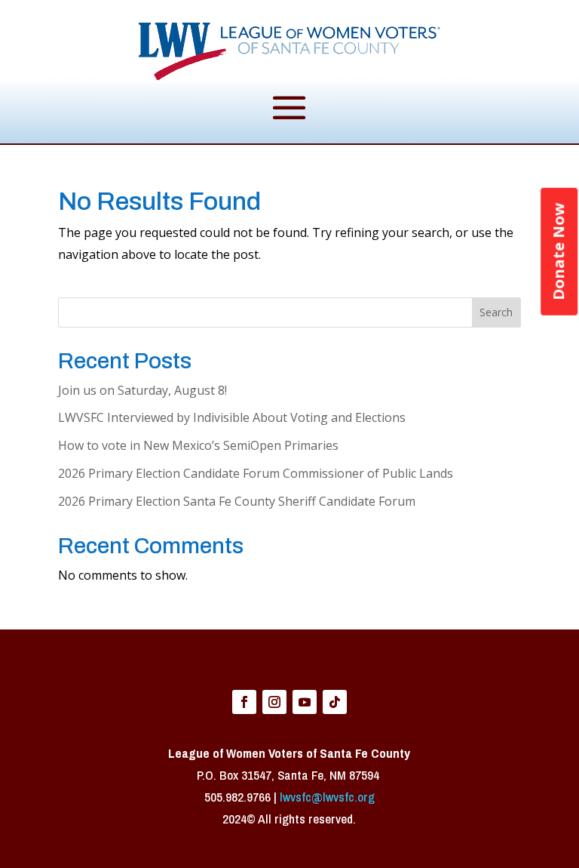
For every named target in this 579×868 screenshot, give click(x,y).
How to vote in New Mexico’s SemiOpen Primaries (198, 445)
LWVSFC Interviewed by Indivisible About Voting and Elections (232, 417)
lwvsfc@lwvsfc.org (327, 796)
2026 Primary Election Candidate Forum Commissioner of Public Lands (255, 473)
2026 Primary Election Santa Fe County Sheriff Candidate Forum (236, 501)
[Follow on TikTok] (335, 702)
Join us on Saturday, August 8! (142, 390)
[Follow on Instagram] (274, 702)
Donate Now (558, 251)
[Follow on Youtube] (305, 702)
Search (496, 312)
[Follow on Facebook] (244, 702)
